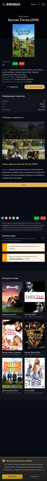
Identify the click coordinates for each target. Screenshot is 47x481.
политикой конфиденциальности (32, 470)
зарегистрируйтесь (16, 259)
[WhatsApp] (13, 218)
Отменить (34, 477)
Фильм (42, 104)
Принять (12, 477)
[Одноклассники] (6, 218)
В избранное (13, 87)
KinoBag (13, 4)
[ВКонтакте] (2, 218)
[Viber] (10, 218)
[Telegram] (17, 218)
